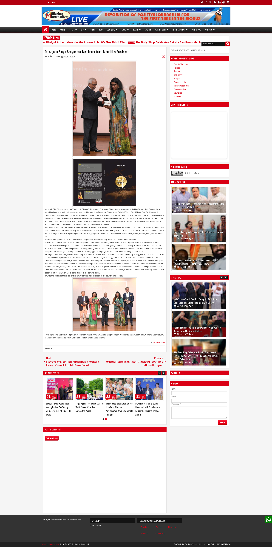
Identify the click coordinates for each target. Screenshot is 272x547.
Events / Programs (181, 64)
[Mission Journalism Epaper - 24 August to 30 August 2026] (199, 352)
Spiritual (48, 36)
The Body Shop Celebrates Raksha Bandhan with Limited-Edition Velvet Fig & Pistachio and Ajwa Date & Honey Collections (198, 327)
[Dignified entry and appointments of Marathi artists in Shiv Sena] (199, 228)
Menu (54, 2)
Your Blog (178, 93)
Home (45, 30)
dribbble (224, 2)
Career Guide (160, 29)
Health (135, 29)
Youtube (144, 534)
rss (215, 2)
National (56, 56)
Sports (148, 29)
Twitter (159, 527)
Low (101, 29)
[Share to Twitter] (67, 380)
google (210, 2)
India (54, 29)
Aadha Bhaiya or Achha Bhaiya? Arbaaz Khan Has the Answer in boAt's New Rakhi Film (61, 42)
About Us (178, 96)
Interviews (196, 29)
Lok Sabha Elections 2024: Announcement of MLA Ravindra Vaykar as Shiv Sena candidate (196, 262)
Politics (177, 68)
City (82, 29)
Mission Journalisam (50, 544)
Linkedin (172, 527)
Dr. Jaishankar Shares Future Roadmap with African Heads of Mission (90, 407)
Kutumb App (160, 534)
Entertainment (179, 29)
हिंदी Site (177, 71)
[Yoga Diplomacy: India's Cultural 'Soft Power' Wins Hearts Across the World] (149, 389)
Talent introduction (182, 86)
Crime (93, 29)
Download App (180, 89)
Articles (208, 29)
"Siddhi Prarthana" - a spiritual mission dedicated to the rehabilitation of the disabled (199, 205)
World (62, 29)
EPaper (177, 79)
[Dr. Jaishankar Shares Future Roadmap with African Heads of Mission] (89, 389)
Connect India (180, 82)
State (71, 29)
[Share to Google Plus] (70, 380)
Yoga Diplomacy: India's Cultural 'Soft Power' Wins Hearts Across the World (149, 407)
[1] (103, 419)
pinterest (228, 2)
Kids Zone (111, 29)
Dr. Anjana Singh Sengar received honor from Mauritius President (87, 51)
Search (227, 44)
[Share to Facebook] (63, 380)
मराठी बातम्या (178, 75)
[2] (106, 419)
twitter (202, 2)
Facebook (145, 527)
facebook (206, 2)
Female (123, 29)
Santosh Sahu (159, 342)
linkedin (219, 2)
